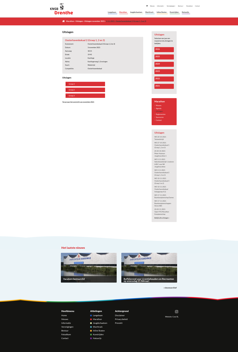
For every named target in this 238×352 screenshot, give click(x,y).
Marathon (123, 12)
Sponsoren (160, 117)
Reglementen (160, 114)
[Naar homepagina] (65, 8)
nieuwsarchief (170, 288)
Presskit (118, 323)
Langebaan (112, 12)
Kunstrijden (174, 12)
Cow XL (175, 317)
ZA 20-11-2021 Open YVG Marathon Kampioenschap (161, 211)
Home (63, 21)
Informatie (160, 6)
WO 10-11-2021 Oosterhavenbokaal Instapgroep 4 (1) (161, 189)
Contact (197, 6)
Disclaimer (120, 315)
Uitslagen (79, 21)
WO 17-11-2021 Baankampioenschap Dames (164, 196)
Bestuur (180, 6)
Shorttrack (149, 12)
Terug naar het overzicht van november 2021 (78, 102)
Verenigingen (171, 6)
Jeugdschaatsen (136, 12)
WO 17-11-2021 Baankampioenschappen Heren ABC (162, 203)
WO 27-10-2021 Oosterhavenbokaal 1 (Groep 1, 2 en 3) (161, 145)
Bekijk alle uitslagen (161, 218)
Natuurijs (185, 12)
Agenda (158, 108)
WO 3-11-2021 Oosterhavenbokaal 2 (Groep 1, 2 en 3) (161, 172)
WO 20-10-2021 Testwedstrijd (160, 138)
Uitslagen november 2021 (94, 21)
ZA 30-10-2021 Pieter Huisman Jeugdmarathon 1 (160, 153)
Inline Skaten (162, 12)
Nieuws (152, 6)
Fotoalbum (189, 6)
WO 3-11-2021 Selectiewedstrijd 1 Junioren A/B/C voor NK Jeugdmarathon (164, 163)
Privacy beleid (121, 319)
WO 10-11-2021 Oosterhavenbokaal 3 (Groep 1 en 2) (161, 180)
